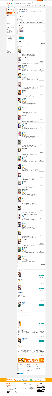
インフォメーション (24, 389)
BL (18, 5)
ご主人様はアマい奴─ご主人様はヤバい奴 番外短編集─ (29, 214)
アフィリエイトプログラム (24, 391)
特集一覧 (8, 29)
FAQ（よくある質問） (24, 388)
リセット (23, 206)
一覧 (44, 25)
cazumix (20, 327)
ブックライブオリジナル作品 (10, 27)
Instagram (16, 390)
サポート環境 (23, 387)
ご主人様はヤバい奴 (25, 255)
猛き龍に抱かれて (24, 247)
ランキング (16, 386)
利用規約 (30, 386)
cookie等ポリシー (31, 389)
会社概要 (30, 384)
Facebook (16, 393)
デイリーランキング (9, 18)
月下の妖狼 (23, 164)
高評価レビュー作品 (9, 33)
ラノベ (25, 5)
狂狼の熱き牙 (24, 115)
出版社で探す (8, 51)
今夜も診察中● (24, 98)
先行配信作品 (8, 28)
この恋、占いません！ (25, 156)
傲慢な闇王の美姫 (24, 65)
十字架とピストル (24, 123)
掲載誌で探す (8, 50)
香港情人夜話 (24, 222)
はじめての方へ (40, 5)
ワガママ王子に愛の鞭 (25, 189)
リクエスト (23, 390)
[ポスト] (18, 373)
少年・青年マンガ (11, 5)
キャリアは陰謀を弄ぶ (21, 34)
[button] (21, 38)
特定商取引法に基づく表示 (32, 388)
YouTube (16, 392)
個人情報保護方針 (31, 387)
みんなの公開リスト (9, 31)
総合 (8, 5)
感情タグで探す (9, 52)
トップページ (16, 384)
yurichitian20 (20, 292)
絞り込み (14, 3)
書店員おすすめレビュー (10, 32)
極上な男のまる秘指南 (25, 148)
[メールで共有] (20, 373)
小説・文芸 (28, 5)
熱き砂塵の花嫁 (23, 11)
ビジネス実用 (32, 5)
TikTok (15, 391)
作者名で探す (8, 49)
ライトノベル (9, 40)
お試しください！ (28, 11)
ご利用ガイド (44, 5)
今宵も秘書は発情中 (25, 239)
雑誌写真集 (35, 5)
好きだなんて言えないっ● (25, 106)
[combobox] (19, 3)
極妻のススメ (24, 90)
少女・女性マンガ (15, 5)
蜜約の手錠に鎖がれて (25, 73)
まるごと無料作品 (9, 23)
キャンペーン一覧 (9, 30)
